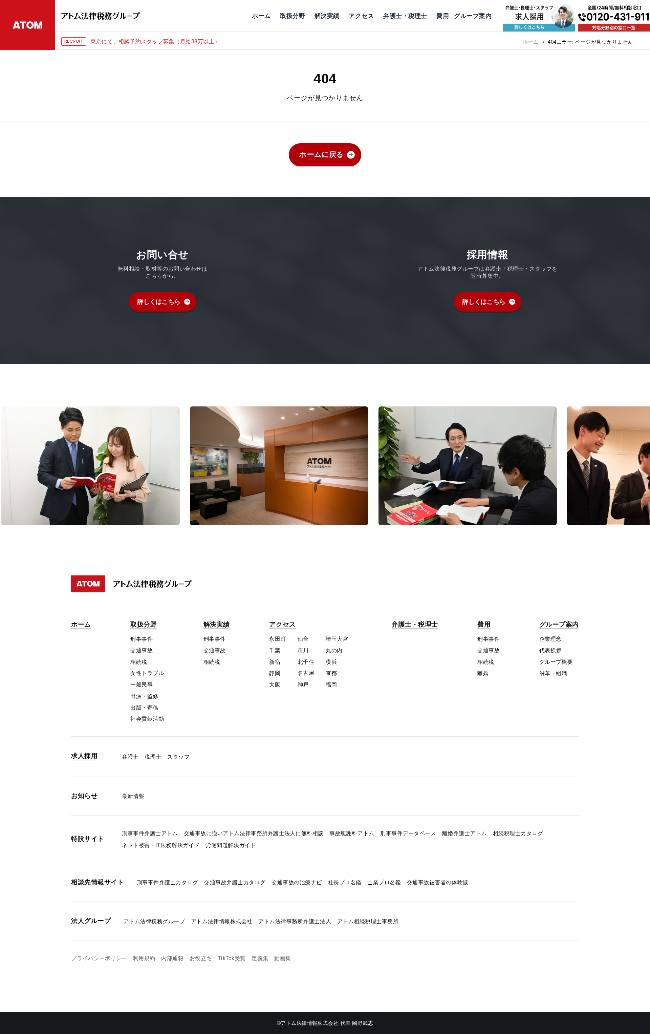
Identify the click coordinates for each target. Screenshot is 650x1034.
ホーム (531, 41)
